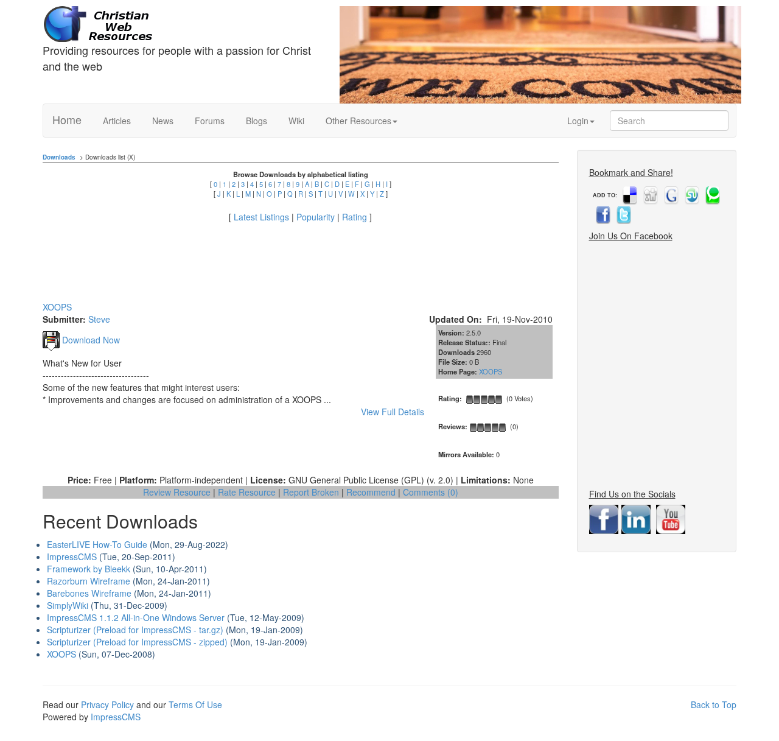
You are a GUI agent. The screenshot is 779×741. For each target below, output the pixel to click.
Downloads (59, 157)
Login (578, 120)
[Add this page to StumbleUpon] (690, 195)
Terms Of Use (195, 704)
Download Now (90, 340)
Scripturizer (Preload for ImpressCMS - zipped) (137, 642)
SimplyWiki (67, 605)
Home (67, 119)
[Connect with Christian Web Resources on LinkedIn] (637, 518)
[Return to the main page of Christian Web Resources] (182, 24)
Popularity (315, 217)
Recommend (371, 492)
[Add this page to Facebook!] (602, 215)
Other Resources (358, 120)
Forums (210, 120)
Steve (99, 319)
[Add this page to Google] (670, 195)
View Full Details (392, 412)
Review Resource (177, 492)
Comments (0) (430, 492)
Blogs (256, 120)
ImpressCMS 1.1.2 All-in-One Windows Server (136, 617)
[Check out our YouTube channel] (672, 518)
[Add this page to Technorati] (711, 195)
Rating (354, 217)
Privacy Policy (107, 704)
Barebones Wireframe (89, 593)
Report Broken (311, 492)
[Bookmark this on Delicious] (628, 195)
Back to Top (713, 704)
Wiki (296, 120)
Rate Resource (247, 492)
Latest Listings (261, 217)
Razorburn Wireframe (88, 581)
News (162, 120)
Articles (117, 120)
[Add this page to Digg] (649, 195)
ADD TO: (605, 195)
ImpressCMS (72, 556)
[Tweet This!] (622, 215)
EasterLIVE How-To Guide (97, 544)
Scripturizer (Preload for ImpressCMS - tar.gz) (135, 629)
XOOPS (490, 371)
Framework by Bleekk (88, 569)
